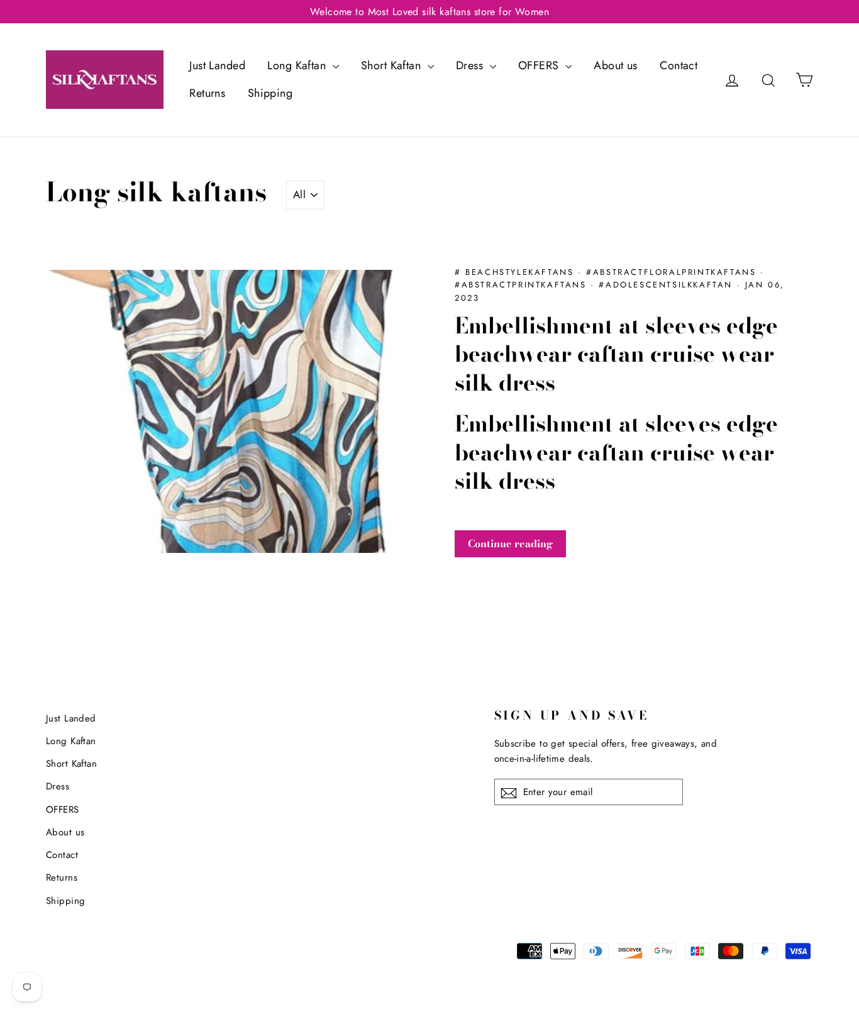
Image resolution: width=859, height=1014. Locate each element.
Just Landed (217, 65)
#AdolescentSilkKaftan (667, 285)
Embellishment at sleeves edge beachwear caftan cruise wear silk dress (616, 354)
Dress (471, 65)
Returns (207, 93)
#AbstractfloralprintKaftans (673, 272)
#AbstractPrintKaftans (522, 285)
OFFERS (540, 65)
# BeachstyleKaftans (516, 272)
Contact (678, 65)
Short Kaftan (392, 65)
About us (615, 65)
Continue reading (510, 543)
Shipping (270, 93)
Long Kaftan (298, 65)
